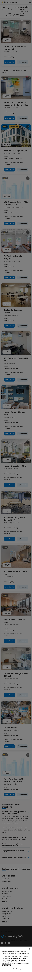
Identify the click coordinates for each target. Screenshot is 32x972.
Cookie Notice (6, 965)
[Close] (30, 949)
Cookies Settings (16, 969)
